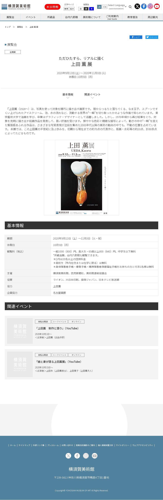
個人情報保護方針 (105, 445)
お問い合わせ (67, 445)
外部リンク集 (38, 445)
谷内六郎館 (71, 17)
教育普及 (133, 17)
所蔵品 (51, 17)
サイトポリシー (122, 445)
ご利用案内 (112, 16)
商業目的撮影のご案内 (85, 445)
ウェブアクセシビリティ (142, 445)
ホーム (13, 445)
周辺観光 (153, 17)
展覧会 (10, 17)
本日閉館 (52, 7)
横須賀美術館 (81, 469)
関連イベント (92, 94)
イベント (31, 17)
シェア (137, 37)
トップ (8, 26)
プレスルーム (53, 445)
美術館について (92, 17)
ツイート (153, 37)
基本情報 (67, 94)
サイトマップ (24, 445)
